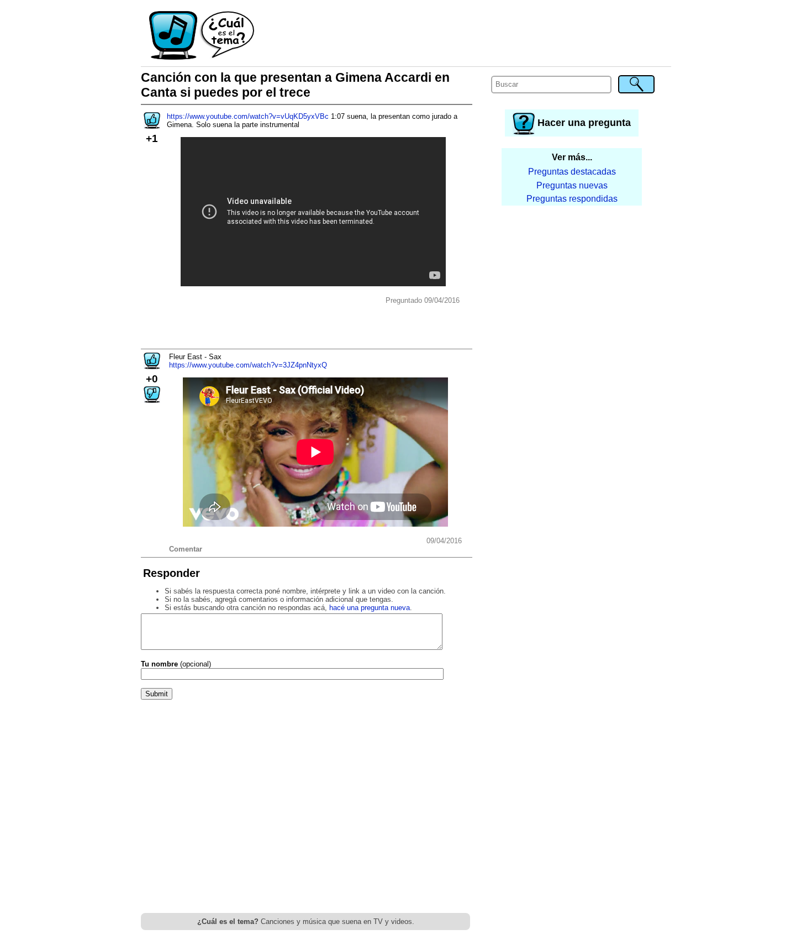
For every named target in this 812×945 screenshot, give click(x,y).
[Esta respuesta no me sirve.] (152, 399)
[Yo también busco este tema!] (152, 125)
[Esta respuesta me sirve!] (152, 365)
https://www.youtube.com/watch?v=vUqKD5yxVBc (248, 116)
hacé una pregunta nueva (369, 607)
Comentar (185, 549)
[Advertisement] (463, 36)
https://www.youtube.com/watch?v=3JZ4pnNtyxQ (248, 365)
